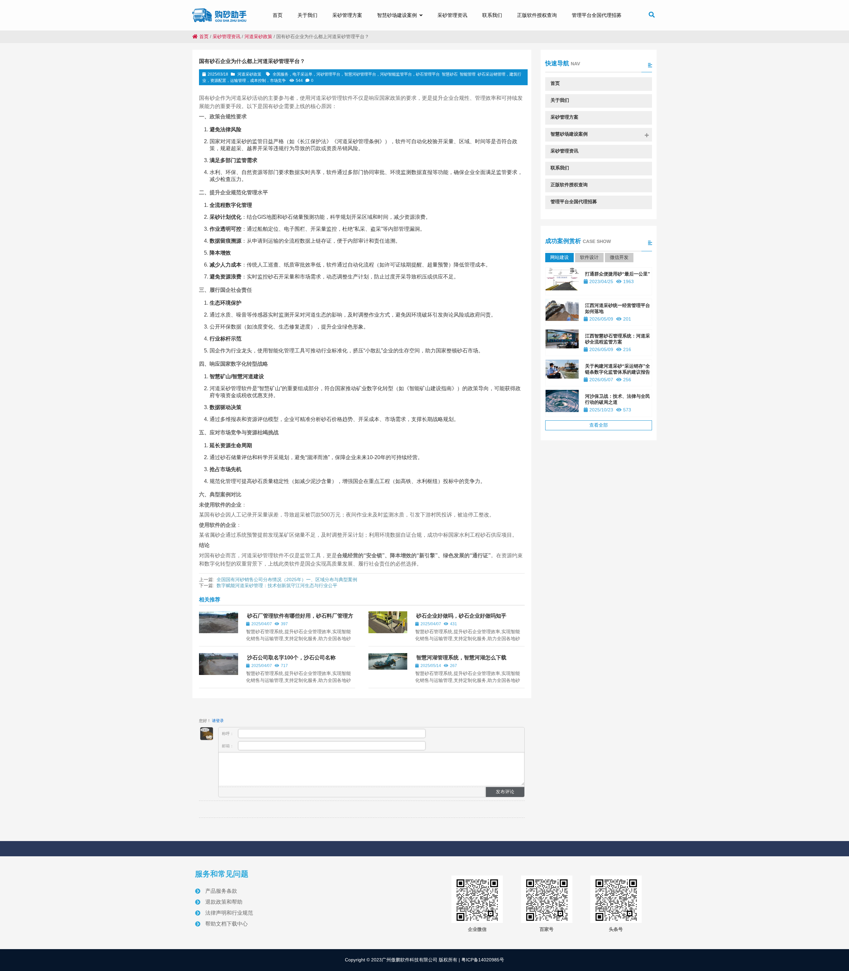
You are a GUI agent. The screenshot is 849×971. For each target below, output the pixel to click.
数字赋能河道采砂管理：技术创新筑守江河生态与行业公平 (277, 585)
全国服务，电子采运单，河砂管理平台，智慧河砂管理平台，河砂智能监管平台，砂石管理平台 (356, 74)
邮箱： (228, 746)
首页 (204, 36)
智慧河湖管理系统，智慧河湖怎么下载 (461, 657)
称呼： (228, 733)
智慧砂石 (450, 74)
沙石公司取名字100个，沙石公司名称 (291, 657)
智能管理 (468, 74)
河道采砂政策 (258, 36)
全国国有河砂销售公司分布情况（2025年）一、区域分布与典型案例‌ (287, 579)
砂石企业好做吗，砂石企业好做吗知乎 (461, 616)
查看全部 (598, 425)
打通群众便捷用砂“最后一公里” (617, 273)
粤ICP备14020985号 (482, 959)
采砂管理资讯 (226, 36)
